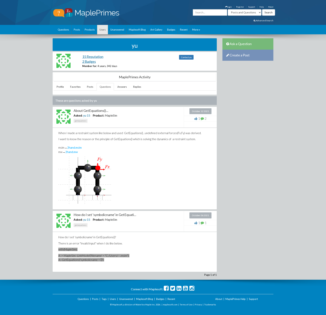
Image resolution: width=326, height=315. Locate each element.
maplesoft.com (170, 304)
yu (84, 115)
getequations (80, 121)
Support (251, 7)
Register (240, 7)
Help (261, 7)
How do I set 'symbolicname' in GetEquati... (105, 215)
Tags (104, 298)
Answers (122, 86)
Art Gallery (156, 29)
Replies (137, 86)
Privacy (198, 304)
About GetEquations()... (91, 110)
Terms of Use (186, 304)
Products (90, 29)
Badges (171, 29)
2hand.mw (71, 152)
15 (88, 115)
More (195, 29)
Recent (184, 29)
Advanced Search (264, 20)
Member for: (89, 66)
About (270, 7)
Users (102, 29)
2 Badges (89, 61)
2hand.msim (74, 147)
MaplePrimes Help (235, 298)
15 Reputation (92, 57)
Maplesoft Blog (137, 29)
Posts (77, 29)
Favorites (75, 86)
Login (229, 7)
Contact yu (186, 57)
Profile (60, 86)
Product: (98, 115)
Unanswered (117, 29)
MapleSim (111, 115)
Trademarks (210, 304)
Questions (63, 29)
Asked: (78, 115)
